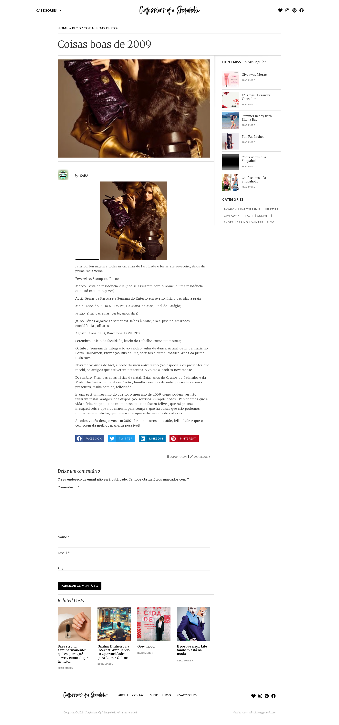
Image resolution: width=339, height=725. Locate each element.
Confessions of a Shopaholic (254, 159)
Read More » (66, 668)
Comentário (68, 487)
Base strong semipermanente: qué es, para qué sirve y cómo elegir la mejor (73, 653)
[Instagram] (287, 10)
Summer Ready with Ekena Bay (257, 117)
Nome (64, 537)
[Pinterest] (294, 10)
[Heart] (280, 10)
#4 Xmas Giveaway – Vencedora (257, 97)
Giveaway (231, 215)
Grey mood (146, 646)
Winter (257, 222)
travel (248, 215)
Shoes (228, 222)
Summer (263, 215)
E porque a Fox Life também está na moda (192, 650)
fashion (230, 209)
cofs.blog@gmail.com (263, 712)
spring (242, 222)
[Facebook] (301, 10)
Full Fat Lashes (253, 137)
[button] (49, 10)
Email (64, 552)
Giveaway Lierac (254, 75)
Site (61, 568)
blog (76, 28)
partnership (250, 209)
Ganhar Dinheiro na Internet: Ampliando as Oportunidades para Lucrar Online (114, 652)
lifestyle (271, 209)
